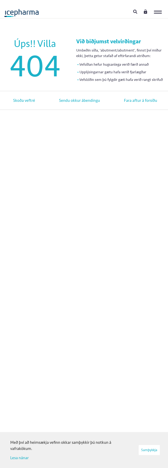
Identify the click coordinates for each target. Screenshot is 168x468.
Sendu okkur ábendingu (79, 100)
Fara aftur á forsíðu (140, 100)
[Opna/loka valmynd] (159, 9)
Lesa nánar (19, 457)
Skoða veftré (24, 100)
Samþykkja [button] (149, 450)
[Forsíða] (21, 11)
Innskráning (145, 11)
